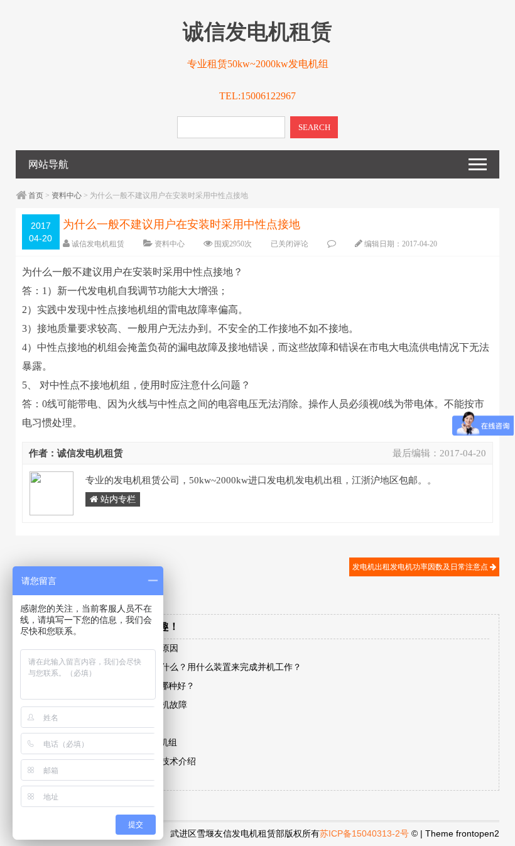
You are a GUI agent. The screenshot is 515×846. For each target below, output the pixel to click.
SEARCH (314, 127)
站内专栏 (117, 499)
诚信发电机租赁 (98, 243)
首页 (35, 195)
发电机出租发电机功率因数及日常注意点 (421, 567)
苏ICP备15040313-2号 (364, 833)
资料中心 (67, 195)
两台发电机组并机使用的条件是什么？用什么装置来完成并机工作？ (169, 667)
